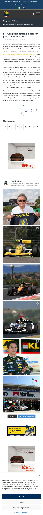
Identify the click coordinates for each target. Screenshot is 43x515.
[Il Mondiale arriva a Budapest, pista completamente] (21, 319)
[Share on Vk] (30, 126)
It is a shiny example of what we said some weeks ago (19, 54)
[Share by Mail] (38, 126)
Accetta (21, 496)
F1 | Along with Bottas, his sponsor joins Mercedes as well (20, 35)
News (15, 39)
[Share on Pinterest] (18, 126)
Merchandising (32, 1)
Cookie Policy (16, 512)
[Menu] (37, 13)
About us (7, 1)
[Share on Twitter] (9, 126)
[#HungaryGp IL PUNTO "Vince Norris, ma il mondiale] (21, 282)
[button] (40, 475)
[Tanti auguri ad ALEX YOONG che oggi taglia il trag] (21, 357)
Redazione (22, 39)
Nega (21, 502)
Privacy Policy (25, 512)
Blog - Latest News (10, 21)
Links (16, 5)
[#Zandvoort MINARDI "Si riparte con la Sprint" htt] (21, 207)
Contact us (24, 5)
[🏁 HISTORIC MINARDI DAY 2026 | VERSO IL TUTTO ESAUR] (21, 244)
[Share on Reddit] (34, 126)
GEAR (24, 1)
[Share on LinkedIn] (22, 126)
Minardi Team (16, 1)
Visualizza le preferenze (21, 508)
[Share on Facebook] (5, 126)
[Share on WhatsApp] (13, 126)
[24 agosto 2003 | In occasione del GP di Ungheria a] (21, 394)
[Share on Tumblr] (26, 126)
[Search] (32, 13)
